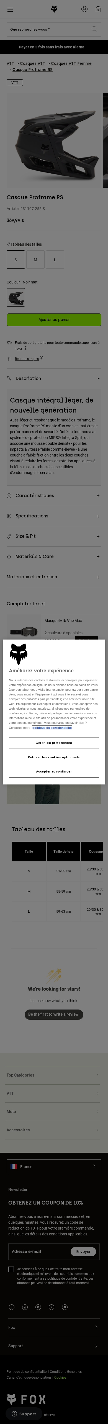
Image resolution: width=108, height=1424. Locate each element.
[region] (54, 712)
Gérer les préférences (54, 743)
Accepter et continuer (54, 772)
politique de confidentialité (52, 727)
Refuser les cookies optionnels (54, 757)
